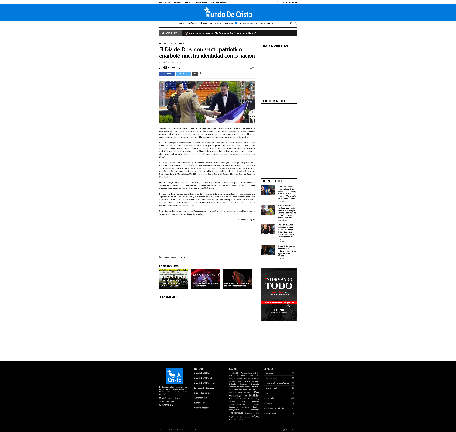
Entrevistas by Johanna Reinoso (239, 387)
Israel (257, 390)
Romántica (245, 407)
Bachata (251, 376)
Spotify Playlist (234, 410)
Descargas (246, 381)
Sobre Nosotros (164, 2)
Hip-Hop (252, 390)
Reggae (256, 404)
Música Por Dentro (202, 393)
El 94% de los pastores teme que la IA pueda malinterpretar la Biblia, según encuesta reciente (287, 251)
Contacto (177, 2)
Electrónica (255, 381)
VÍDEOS (203, 23)
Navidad (245, 396)
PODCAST (229, 23)
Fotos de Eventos (170, 44)
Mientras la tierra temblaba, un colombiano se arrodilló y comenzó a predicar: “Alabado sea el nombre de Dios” (241, 33)
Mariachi (238, 392)
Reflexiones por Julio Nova (237, 404)
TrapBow (232, 417)
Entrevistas (255, 384)
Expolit (231, 390)
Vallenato (247, 417)
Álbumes (244, 376)
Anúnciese (187, 2)
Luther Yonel (199, 403)
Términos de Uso (201, 2)
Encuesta (243, 384)
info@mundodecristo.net (171, 398)
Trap (257, 413)
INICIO (182, 23)
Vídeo (255, 416)
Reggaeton (233, 407)
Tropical (239, 417)
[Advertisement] (207, 237)
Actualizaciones (246, 373)
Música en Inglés (235, 396)
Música (256, 392)
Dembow (232, 381)
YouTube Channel (236, 420)
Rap (243, 402)
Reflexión (255, 402)
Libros (231, 392)
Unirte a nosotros (201, 407)
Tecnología (255, 410)
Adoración (234, 375)
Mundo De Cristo (201, 373)
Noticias (182, 44)
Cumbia (256, 378)
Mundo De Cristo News (204, 383)
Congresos (233, 379)
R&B (257, 399)
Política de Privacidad (218, 2)
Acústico (256, 373)
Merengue (247, 392)
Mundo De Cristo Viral (204, 378)
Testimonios (249, 413)
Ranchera (232, 401)
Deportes (239, 381)
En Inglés (232, 384)
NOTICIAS (214, 23)
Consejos (240, 379)
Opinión (243, 399)
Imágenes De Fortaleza (204, 388)
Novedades (233, 399)
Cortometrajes (249, 378)
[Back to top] (450, 426)
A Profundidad (200, 398)
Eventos (255, 386)
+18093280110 (168, 401)
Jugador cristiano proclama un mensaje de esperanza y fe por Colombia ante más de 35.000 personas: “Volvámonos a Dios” (287, 212)
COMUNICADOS (247, 23)
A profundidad (234, 373)
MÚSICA (192, 23)
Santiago (256, 407)
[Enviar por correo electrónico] (195, 74)
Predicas (251, 399)
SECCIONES (266, 23)
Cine (257, 376)
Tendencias (236, 412)
